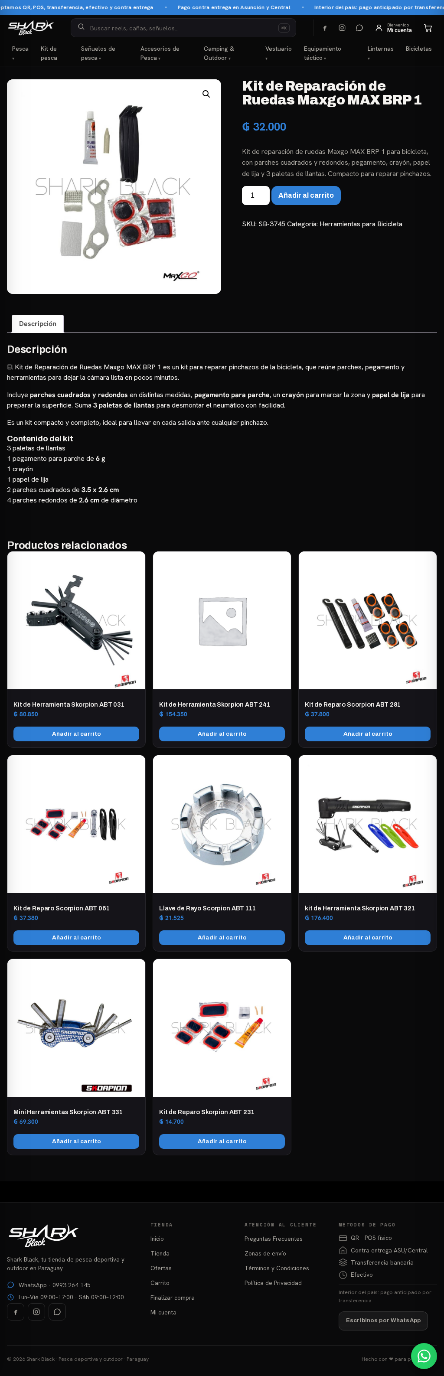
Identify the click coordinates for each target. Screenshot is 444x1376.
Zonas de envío (265, 1253)
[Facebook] (325, 28)
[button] (206, 94)
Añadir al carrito (306, 195)
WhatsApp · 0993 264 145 (55, 1285)
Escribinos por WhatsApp (383, 1320)
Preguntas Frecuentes (274, 1238)
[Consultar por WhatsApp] (424, 1356)
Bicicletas (419, 48)
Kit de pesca (49, 53)
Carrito (160, 1283)
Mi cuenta (163, 1312)
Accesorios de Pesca (160, 53)
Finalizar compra (172, 1297)
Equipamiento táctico (322, 53)
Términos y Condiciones (277, 1268)
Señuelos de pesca (98, 53)
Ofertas (161, 1268)
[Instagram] (342, 28)
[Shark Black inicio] (31, 27)
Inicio (157, 1238)
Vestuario (278, 48)
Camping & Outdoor (219, 53)
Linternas (381, 48)
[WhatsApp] (359, 28)
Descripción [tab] (37, 323)
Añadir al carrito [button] (76, 733)
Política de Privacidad (273, 1283)
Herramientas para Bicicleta (361, 223)
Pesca (20, 48)
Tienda (160, 1253)
